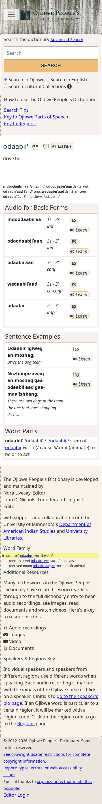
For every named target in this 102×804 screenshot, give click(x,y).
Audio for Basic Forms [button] (36, 207)
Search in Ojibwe (25, 80)
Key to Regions (20, 123)
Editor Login (16, 795)
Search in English (68, 80)
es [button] (45, 146)
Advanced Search (66, 39)
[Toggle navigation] (11, 14)
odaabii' (26, 555)
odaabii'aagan (44, 565)
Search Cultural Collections (36, 86)
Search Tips (16, 110)
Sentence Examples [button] (32, 336)
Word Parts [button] (21, 431)
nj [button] (77, 374)
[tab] (51, 207)
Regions (26, 723)
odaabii (58, 441)
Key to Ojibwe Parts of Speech (36, 117)
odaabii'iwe (40, 560)
